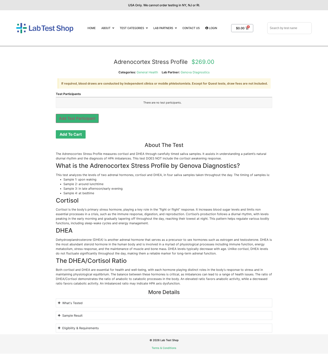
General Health (147, 72)
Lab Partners (163, 28)
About (105, 28)
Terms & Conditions (164, 347)
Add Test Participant (77, 118)
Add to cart (71, 134)
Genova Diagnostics (195, 72)
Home (92, 28)
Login (212, 28)
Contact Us (191, 28)
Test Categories (132, 28)
